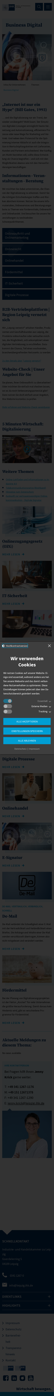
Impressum (34, 748)
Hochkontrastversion (16, 645)
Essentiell (42, 701)
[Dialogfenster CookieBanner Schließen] (50, 646)
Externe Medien (39, 706)
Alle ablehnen (27, 740)
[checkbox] (7, 701)
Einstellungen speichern (27, 731)
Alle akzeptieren (27, 721)
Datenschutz (20, 748)
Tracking (42, 711)
